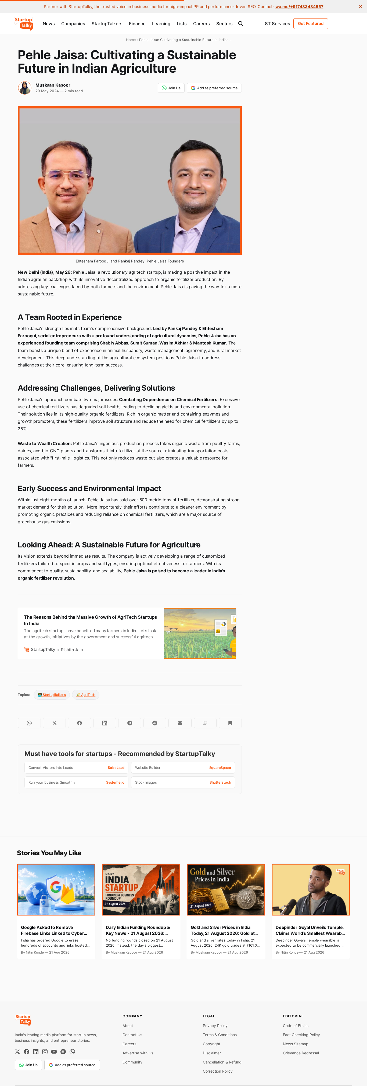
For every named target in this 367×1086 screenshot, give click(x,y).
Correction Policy (218, 1071)
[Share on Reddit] (154, 723)
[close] (360, 6)
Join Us (174, 88)
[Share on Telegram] (129, 723)
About (128, 1025)
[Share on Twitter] (54, 723)
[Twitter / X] (17, 1051)
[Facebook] (26, 1051)
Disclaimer (212, 1053)
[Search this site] (240, 23)
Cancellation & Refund (222, 1062)
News (49, 23)
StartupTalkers (107, 23)
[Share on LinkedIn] (104, 723)
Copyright (211, 1043)
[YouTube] (54, 1051)
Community (132, 1062)
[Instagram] (45, 1051)
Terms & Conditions (220, 1034)
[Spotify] (63, 1051)
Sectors (224, 23)
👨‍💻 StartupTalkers (52, 694)
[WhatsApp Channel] (72, 1051)
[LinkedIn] (35, 1051)
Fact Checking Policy (301, 1034)
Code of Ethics (295, 1025)
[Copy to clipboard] (205, 723)
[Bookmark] (230, 723)
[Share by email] (179, 723)
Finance (137, 23)
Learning (161, 23)
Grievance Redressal (301, 1053)
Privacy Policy (215, 1025)
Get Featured (310, 23)
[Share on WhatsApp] (29, 723)
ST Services (277, 23)
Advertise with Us (138, 1053)
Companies (73, 23)
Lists (182, 23)
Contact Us (132, 1034)
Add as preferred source (217, 88)
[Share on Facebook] (79, 723)
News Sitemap (295, 1043)
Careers (201, 23)
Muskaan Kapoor (52, 85)
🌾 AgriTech (85, 694)
